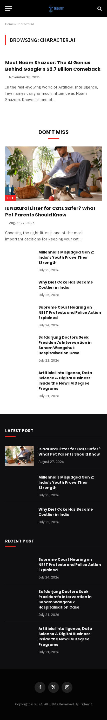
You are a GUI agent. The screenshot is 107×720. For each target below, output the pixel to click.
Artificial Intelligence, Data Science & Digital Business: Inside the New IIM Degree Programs (65, 380)
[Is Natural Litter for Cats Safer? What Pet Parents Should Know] (53, 173)
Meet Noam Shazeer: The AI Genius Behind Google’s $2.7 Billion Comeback (53, 65)
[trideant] (56, 8)
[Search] (99, 8)
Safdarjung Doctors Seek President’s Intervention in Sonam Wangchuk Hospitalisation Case (65, 345)
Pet (10, 198)
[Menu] (8, 8)
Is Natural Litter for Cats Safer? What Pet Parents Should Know (50, 211)
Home (9, 24)
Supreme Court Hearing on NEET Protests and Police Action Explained (69, 312)
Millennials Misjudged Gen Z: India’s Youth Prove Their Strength (66, 257)
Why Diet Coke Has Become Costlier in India (65, 285)
